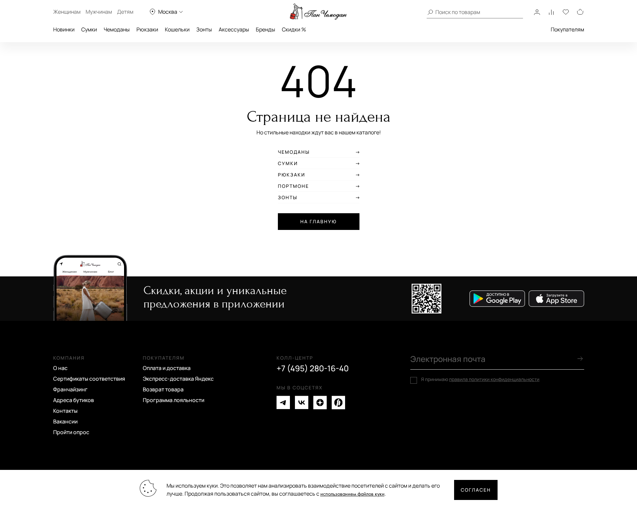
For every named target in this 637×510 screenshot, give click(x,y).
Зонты (204, 29)
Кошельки (177, 29)
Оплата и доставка (167, 368)
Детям (125, 11)
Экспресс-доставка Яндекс (178, 378)
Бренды (265, 29)
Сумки (89, 29)
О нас (60, 368)
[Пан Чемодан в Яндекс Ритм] (338, 402)
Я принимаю (480, 379)
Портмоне (293, 186)
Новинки (64, 29)
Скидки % (294, 29)
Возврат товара (163, 389)
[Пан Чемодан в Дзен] (320, 402)
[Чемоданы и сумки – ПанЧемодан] (318, 11)
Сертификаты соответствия (89, 378)
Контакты (65, 410)
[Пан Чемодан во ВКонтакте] (301, 402)
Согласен (476, 490)
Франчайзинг (70, 389)
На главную (318, 221)
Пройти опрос (71, 432)
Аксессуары (234, 29)
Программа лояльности (173, 400)
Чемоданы (117, 29)
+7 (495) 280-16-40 (313, 368)
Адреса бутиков (73, 400)
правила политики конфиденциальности (494, 379)
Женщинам (67, 11)
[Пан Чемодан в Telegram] (283, 402)
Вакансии (65, 421)
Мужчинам (99, 11)
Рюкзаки (147, 29)
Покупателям (567, 29)
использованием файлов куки (352, 494)
